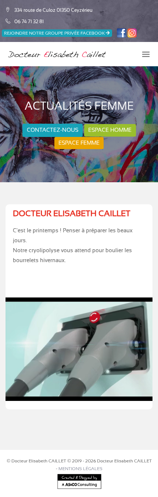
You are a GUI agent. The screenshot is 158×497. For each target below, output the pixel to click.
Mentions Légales (80, 468)
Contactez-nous (52, 130)
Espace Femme (79, 143)
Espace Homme (110, 130)
